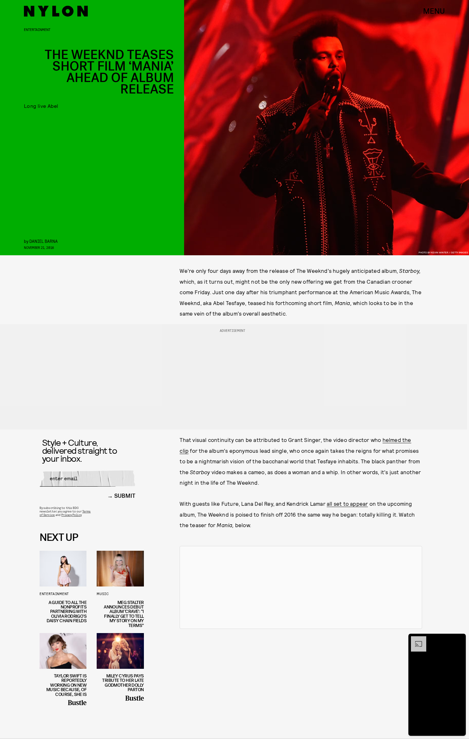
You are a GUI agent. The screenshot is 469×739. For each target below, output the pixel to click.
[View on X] (301, 587)
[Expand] (415, 639)
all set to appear (347, 503)
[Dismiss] (459, 639)
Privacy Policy (71, 515)
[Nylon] (56, 11)
